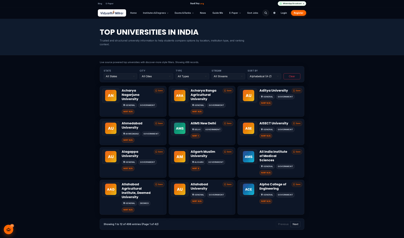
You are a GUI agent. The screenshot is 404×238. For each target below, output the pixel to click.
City (142, 71)
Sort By (253, 71)
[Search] (265, 13)
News (203, 13)
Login (284, 13)
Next (295, 224)
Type (179, 71)
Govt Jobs (252, 13)
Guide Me (217, 13)
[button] (159, 90)
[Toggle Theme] (274, 13)
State (107, 71)
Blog (100, 3)
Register (298, 13)
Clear (292, 76)
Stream (216, 71)
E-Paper (109, 3)
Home (133, 13)
